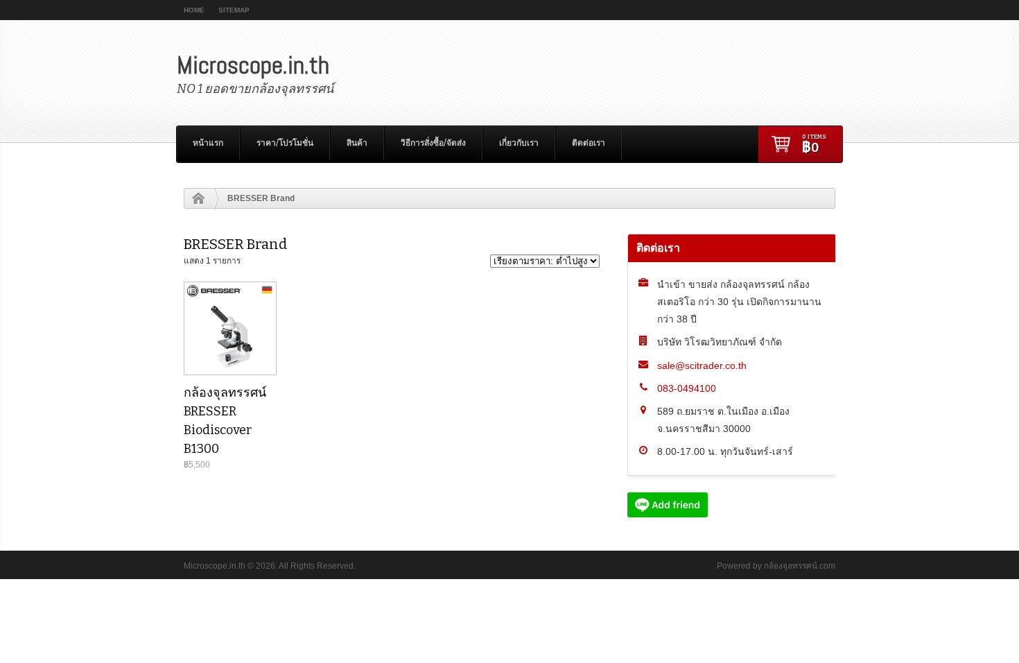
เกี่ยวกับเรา (519, 143)
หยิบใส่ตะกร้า (230, 340)
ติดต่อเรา (588, 143)
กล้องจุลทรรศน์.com (799, 566)
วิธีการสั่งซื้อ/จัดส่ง (433, 143)
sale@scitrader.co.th (702, 365)
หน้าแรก (208, 143)
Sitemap (234, 10)
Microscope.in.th (253, 65)
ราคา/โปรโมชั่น (284, 143)
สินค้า (357, 143)
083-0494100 (686, 388)
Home (194, 10)
